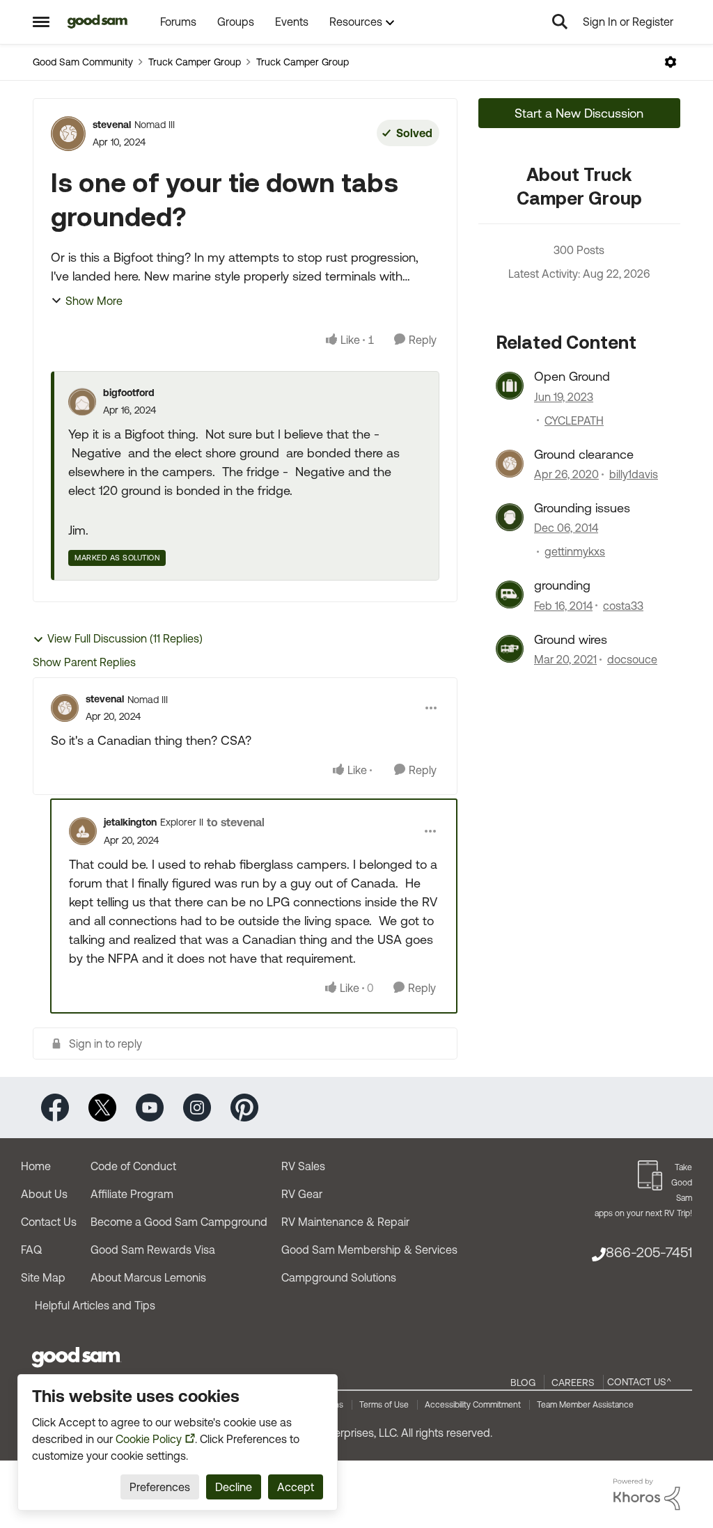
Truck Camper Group (194, 62)
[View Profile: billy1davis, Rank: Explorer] (510, 464)
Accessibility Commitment (473, 1405)
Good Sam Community (83, 62)
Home (36, 1166)
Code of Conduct (133, 1166)
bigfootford (129, 392)
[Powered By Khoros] (646, 1495)
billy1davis (633, 474)
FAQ (31, 1249)
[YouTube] (149, 1106)
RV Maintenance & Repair (345, 1221)
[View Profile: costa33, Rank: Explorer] (510, 594)
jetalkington (130, 822)
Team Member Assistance (585, 1405)
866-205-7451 (649, 1252)
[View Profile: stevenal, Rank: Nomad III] (68, 133)
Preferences (160, 1487)
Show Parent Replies (84, 662)
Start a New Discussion (579, 113)
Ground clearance (584, 454)
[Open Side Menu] (41, 21)
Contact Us (49, 1221)
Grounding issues (582, 508)
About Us (44, 1194)
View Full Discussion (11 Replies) (125, 638)
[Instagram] (197, 1106)
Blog (522, 1382)
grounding (562, 585)
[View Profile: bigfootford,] (82, 402)
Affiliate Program (132, 1194)
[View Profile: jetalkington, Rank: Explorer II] (83, 831)
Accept (295, 1487)
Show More (94, 300)
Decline (233, 1487)
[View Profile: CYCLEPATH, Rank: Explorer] (510, 386)
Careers (573, 1382)
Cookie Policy (149, 1439)
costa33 (623, 605)
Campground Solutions (338, 1277)
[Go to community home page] (97, 21)
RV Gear (301, 1194)
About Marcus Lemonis (148, 1277)
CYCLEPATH (574, 420)
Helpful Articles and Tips (95, 1305)
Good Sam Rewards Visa (153, 1249)
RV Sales (303, 1166)
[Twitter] (102, 1106)
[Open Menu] (670, 62)
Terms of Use (384, 1405)
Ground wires (570, 639)
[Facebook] (55, 1106)
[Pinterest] (244, 1106)
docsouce (632, 659)
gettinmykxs (574, 551)
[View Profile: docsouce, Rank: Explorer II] (510, 649)
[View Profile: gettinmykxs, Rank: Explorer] (510, 517)
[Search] (559, 21)
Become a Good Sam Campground (179, 1221)
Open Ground (572, 376)
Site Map (43, 1277)
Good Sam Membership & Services (369, 1249)
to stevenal (236, 822)
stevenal (112, 124)
